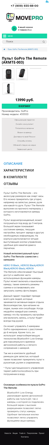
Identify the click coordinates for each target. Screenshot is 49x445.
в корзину (24, 106)
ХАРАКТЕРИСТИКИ (19, 170)
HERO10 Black (17, 269)
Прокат (41, 433)
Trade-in (22, 433)
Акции (15, 433)
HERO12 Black (28, 265)
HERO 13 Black (11, 265)
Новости (8, 433)
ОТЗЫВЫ (11, 183)
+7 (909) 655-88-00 (24, 6)
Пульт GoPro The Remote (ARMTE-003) (23, 49)
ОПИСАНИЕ (13, 163)
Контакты (25, 437)
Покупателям (32, 433)
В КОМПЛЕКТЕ (15, 177)
